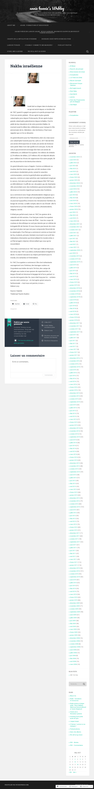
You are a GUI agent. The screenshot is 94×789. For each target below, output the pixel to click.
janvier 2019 (74, 285)
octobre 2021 (74, 230)
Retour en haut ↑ (82, 785)
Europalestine (74, 75)
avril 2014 (73, 451)
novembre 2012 (75, 501)
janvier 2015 (74, 425)
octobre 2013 (74, 469)
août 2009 (73, 615)
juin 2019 (73, 270)
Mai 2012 (73, 518)
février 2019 (74, 282)
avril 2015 (73, 416)
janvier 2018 (74, 320)
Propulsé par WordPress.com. (17, 785)
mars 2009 (73, 629)
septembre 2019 (75, 262)
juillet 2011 (73, 547)
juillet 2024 (73, 192)
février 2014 (74, 457)
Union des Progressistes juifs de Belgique (77, 101)
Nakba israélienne (26, 66)
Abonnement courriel (77, 122)
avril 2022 (73, 218)
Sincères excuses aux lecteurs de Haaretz (51, 336)
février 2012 (74, 527)
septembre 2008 (75, 647)
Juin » (74, 772)
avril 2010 (73, 591)
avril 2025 (73, 171)
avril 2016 (73, 381)
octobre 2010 (74, 574)
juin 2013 (73, 480)
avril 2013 (73, 486)
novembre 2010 (75, 571)
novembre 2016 (75, 361)
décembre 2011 (75, 533)
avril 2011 (73, 556)
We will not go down (37, 51)
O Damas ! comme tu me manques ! (39, 45)
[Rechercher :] (77, 684)
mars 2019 (73, 279)
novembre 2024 (75, 186)
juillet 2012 (73, 513)
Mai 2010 (73, 588)
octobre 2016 (74, 364)
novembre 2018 (75, 291)
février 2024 (74, 206)
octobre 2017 (74, 329)
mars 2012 (73, 524)
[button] (19, 101)
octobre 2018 (74, 294)
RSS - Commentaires (76, 745)
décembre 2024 (75, 183)
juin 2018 (73, 305)
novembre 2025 (75, 157)
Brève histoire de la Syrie (77, 72)
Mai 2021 (73, 241)
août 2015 (73, 405)
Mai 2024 (73, 198)
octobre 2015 (74, 399)
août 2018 (73, 300)
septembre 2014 (75, 437)
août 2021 (73, 232)
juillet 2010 (73, 582)
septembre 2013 (75, 472)
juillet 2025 (73, 163)
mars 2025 (73, 174)
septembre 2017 (75, 332)
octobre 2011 (74, 539)
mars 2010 (73, 594)
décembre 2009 (75, 603)
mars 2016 (73, 384)
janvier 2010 (74, 600)
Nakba (51, 325)
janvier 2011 (74, 565)
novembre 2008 (75, 641)
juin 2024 (73, 195)
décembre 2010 (75, 568)
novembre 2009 (75, 606)
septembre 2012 (75, 507)
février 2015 (74, 422)
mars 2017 (73, 349)
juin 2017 (73, 340)
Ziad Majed (73, 104)
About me (11, 25)
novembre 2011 (75, 536)
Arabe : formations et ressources (34, 25)
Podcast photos (64, 45)
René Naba (73, 91)
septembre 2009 (75, 612)
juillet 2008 (73, 653)
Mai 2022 (73, 215)
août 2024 (73, 189)
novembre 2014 (75, 431)
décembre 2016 (75, 358)
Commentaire (49, 375)
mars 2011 (73, 559)
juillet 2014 (73, 442)
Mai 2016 (73, 378)
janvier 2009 (74, 635)
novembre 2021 (75, 227)
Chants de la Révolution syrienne (22, 39)
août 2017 (73, 335)
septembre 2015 (75, 402)
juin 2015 (73, 410)
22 (70, 767)
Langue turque (13, 45)
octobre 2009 (74, 609)
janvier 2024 (74, 209)
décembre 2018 (75, 288)
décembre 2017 (75, 323)
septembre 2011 (75, 542)
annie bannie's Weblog (47, 8)
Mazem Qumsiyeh (75, 80)
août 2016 (73, 370)
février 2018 (74, 317)
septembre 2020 (75, 250)
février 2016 (74, 387)
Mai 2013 (73, 483)
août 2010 (73, 580)
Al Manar (72, 66)
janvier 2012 (74, 530)
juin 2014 (73, 445)
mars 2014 (73, 454)
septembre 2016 (75, 367)
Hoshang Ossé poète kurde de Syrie (56, 39)
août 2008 (73, 650)
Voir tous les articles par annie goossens (23, 342)
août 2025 (73, 160)
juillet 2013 (73, 478)
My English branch (75, 88)
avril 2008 (73, 661)
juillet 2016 (73, 373)
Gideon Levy (48, 330)
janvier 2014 (74, 460)
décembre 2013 (75, 463)
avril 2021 (73, 244)
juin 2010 (73, 585)
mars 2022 (73, 221)
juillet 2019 (73, 268)
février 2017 (74, 352)
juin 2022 (73, 212)
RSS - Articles (74, 742)
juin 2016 (73, 375)
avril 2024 (73, 200)
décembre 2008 (75, 638)
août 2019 (73, 265)
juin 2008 (73, 655)
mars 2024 (73, 203)
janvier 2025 (74, 180)
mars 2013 (73, 489)
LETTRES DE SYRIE (76, 77)
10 (75, 762)
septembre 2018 (75, 297)
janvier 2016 (74, 390)
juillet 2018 (73, 303)
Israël (46, 325)
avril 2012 (73, 521)
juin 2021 (73, 238)
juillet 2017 (73, 337)
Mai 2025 (73, 168)
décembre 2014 (75, 428)
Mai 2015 (73, 413)
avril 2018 (73, 311)
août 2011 (73, 545)
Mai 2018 (73, 308)
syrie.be (72, 97)
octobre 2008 (74, 644)
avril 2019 (73, 276)
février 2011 (74, 562)
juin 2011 (73, 550)
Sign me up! (74, 142)
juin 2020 (73, 253)
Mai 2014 (73, 448)
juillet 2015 (73, 408)
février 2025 (74, 177)
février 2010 (74, 597)
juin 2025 (73, 165)
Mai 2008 (73, 658)
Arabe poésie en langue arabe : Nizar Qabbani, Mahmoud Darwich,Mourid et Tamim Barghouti (47, 32)
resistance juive (49, 327)
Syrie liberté (73, 94)
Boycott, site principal (76, 69)
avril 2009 (73, 626)
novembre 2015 (75, 396)
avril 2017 (73, 346)
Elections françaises (51, 341)
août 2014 (73, 440)
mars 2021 (73, 247)
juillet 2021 (73, 235)
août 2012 (73, 510)
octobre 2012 (74, 504)
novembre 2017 (75, 326)
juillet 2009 (73, 618)
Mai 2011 (73, 553)
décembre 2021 (75, 224)
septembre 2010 (75, 577)
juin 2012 (73, 515)
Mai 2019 (73, 273)
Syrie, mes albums (15, 51)
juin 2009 (73, 620)
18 (77, 764)
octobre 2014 (74, 434)
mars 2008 (73, 664)
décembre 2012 (75, 498)
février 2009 (74, 632)
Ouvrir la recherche (87, 51)
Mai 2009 (73, 623)
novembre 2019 (75, 256)
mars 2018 (73, 314)
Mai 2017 (73, 343)
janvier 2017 (74, 355)
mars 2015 (73, 419)
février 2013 (74, 492)
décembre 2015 (75, 393)
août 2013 (73, 475)
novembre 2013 (75, 466)
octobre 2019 (74, 259)
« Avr (70, 772)
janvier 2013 (74, 495)
